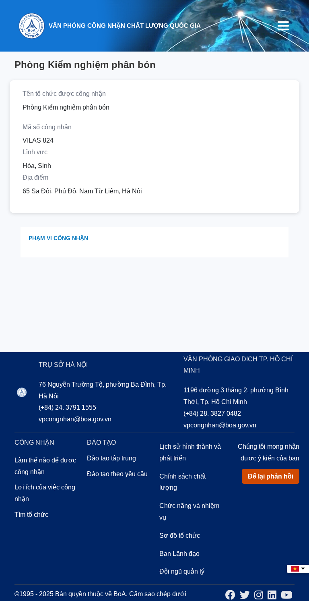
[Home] (31, 25)
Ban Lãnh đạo (179, 553)
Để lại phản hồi (270, 476)
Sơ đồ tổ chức (179, 535)
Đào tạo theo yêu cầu (117, 473)
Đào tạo (101, 442)
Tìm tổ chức (31, 514)
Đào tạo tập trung (111, 458)
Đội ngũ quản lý (181, 571)
